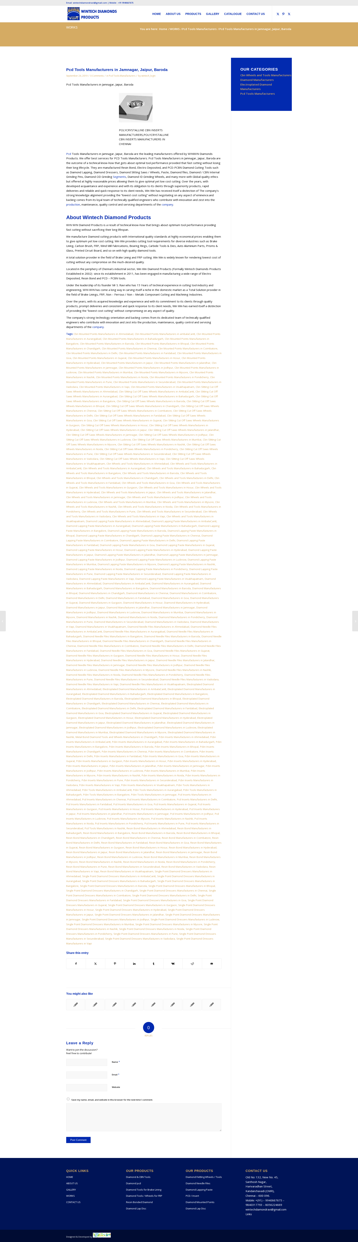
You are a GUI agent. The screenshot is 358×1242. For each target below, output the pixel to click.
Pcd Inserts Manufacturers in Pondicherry (119, 823)
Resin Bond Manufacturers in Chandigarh (90, 837)
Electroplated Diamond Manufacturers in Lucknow (167, 727)
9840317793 (254, 1205)
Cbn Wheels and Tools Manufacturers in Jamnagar (95, 497)
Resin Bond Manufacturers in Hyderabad (192, 847)
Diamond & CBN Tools (138, 1177)
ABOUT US (72, 1183)
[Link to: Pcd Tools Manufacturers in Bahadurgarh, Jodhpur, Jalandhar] (153, 1004)
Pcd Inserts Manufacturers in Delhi (197, 799)
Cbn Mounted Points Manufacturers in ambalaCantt (165, 334)
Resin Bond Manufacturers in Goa (169, 842)
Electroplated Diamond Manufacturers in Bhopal (153, 698)
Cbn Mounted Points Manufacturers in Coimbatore (187, 348)
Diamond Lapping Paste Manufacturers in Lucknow (156, 559)
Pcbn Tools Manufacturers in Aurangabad (157, 790)
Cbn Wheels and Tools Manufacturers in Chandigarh (127, 478)
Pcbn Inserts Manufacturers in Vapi (99, 785)
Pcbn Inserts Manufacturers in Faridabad (117, 756)
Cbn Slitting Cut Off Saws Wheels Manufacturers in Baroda (151, 401)
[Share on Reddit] (192, 964)
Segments (119, 177)
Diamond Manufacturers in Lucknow (118, 612)
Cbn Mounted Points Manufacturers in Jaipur (127, 362)
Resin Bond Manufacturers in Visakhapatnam (126, 871)
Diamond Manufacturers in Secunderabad (118, 622)
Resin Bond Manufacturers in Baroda (153, 833)
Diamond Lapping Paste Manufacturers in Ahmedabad (118, 521)
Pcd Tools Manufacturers (122, 75)
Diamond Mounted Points (200, 1202)
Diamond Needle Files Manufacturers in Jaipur (128, 660)
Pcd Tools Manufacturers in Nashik (105, 828)
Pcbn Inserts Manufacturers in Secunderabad (151, 780)
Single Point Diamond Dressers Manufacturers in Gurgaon (142, 905)
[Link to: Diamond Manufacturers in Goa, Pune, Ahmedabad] (172, 1004)
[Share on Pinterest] (115, 964)
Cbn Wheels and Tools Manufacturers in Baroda (150, 473)
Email (115, 1074)
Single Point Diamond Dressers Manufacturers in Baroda (113, 886)
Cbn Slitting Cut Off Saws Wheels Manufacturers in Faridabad (130, 415)
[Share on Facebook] (76, 964)
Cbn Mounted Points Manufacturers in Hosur (154, 358)
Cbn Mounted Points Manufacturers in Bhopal (162, 343)
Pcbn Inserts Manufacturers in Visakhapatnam (148, 785)
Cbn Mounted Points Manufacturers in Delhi (91, 353)
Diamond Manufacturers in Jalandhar (128, 607)
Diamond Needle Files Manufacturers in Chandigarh (133, 641)
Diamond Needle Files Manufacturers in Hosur (152, 655)
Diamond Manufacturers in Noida (137, 617)
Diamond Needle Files (198, 1183)
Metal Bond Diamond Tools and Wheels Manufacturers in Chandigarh (116, 737)
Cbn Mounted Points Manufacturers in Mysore (161, 372)
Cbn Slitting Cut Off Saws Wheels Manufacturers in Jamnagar (101, 434)
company (167, 204)
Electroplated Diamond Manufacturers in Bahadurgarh (114, 694)
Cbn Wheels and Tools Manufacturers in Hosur (166, 487)
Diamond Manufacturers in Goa (170, 598)
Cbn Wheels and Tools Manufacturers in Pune (108, 511)
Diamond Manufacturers (257, 80)
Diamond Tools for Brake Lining (143, 1189)
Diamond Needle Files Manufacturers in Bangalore (113, 636)
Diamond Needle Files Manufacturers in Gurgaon (95, 655)
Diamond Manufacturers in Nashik (96, 617)
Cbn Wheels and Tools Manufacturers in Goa (148, 483)
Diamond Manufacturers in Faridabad (128, 598)
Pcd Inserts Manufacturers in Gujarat (175, 804)
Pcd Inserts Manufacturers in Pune (164, 823)
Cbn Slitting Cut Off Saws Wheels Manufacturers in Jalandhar (183, 430)
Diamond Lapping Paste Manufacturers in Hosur (94, 550)
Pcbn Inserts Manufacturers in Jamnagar (181, 766)
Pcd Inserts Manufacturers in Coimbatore (151, 799)
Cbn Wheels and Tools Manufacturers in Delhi (186, 478)
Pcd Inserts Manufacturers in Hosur (119, 809)
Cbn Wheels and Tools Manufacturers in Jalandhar (186, 492)
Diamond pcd (133, 1183)
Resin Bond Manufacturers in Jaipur (86, 852)
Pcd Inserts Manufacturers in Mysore (128, 818)
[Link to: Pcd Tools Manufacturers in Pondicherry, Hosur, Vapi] (192, 1004)
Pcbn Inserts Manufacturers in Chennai (124, 751)
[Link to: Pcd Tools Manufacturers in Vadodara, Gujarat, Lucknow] (133, 1004)
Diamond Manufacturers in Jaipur (85, 607)
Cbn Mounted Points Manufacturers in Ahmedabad (103, 334)
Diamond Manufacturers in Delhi (85, 598)
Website (116, 1087)
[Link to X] (278, 14)
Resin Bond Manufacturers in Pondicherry (190, 862)
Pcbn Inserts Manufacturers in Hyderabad (192, 761)
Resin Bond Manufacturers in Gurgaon (101, 847)
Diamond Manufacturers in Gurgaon (100, 602)
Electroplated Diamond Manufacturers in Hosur (105, 717)
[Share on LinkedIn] (134, 964)
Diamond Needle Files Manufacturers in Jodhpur (154, 665)
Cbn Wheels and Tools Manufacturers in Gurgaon (108, 487)
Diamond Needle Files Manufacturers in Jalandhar (185, 660)
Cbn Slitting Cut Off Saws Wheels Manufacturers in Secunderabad (132, 454)
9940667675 (273, 1200)
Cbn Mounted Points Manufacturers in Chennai (129, 348)
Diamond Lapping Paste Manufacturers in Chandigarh (107, 535)
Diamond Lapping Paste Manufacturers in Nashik (186, 564)
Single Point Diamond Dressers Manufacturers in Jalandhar (129, 914)
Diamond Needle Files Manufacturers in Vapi (92, 684)
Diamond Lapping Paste (199, 1189)
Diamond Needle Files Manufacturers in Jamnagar (95, 665)
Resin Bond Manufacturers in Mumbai (166, 857)
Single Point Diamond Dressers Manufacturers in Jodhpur (115, 919)
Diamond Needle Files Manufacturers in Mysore (126, 670)
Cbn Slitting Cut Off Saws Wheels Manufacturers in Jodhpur (173, 434)
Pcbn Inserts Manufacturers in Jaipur (87, 766)
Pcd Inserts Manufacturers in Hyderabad (164, 809)
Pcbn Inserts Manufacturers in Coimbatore (173, 751)
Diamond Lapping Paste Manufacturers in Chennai (170, 535)
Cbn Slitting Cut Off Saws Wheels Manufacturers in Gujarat (127, 420)
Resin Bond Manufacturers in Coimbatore (186, 837)
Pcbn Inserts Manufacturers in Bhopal (177, 746)
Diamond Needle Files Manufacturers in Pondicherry (152, 674)
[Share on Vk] (173, 964)
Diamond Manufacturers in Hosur (143, 602)
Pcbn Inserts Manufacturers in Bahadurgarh (189, 742)
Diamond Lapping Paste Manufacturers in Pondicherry (156, 569)
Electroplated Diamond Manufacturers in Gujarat (133, 713)
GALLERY (71, 1189)
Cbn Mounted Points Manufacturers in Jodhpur (146, 367)
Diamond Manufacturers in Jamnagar (173, 607)
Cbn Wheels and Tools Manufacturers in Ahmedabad (137, 463)
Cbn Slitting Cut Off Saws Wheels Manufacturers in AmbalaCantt (156, 391)
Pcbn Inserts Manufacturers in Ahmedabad (184, 737)
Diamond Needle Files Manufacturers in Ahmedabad (158, 626)
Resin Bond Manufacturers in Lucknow (119, 857)
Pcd (69, 154)
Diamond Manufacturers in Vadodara (167, 622)
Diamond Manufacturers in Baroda (170, 588)
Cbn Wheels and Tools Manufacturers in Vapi (138, 516)
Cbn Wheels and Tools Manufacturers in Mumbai (127, 502)
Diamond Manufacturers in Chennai (147, 593)
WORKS (72, 27)
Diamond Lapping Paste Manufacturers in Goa (127, 545)
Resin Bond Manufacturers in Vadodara (184, 866)
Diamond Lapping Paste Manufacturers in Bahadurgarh (164, 526)
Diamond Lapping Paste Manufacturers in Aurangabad (98, 526)
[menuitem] (156, 14)
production (73, 204)
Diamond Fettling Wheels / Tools (204, 1177)
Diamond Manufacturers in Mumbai (162, 612)
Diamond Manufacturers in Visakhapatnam (101, 626)
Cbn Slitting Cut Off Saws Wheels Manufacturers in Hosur (114, 425)
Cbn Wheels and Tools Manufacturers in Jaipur (128, 492)
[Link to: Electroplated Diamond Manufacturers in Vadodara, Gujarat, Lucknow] (75, 1004)
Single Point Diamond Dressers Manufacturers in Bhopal (181, 886)
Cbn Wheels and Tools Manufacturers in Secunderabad (169, 511)
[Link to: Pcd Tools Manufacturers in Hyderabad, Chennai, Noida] (211, 1004)
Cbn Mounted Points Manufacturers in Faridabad (147, 353)
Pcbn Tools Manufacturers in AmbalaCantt (107, 790)
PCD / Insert (192, 1195)
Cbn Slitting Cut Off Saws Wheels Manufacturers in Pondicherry (141, 449)
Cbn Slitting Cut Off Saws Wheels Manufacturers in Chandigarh (142, 406)
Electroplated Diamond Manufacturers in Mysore (137, 732)
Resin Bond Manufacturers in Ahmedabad (151, 828)
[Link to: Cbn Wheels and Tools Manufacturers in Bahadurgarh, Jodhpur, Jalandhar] (114, 1004)
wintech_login (148, 75)
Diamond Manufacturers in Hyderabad (186, 602)
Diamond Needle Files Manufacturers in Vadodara (189, 679)
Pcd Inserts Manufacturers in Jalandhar (99, 813)
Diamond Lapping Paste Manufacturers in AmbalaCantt (184, 521)
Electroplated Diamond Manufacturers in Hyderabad (165, 717)
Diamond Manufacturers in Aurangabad (175, 583)
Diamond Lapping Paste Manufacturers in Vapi (106, 578)
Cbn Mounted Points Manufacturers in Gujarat (99, 358)
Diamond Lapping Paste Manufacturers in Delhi (147, 540)
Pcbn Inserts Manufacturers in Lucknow (120, 770)
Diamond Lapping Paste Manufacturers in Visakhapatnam (169, 578)
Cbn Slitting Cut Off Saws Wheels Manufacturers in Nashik (151, 444)
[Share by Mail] (211, 964)
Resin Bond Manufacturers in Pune (86, 866)
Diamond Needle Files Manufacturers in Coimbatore (108, 646)
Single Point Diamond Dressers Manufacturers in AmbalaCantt (119, 876)
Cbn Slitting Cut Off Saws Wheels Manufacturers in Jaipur (114, 430)
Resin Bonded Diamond (139, 1202)
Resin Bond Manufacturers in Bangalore (106, 833)
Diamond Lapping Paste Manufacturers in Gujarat (185, 545)
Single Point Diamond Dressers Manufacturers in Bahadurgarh (119, 881)
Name (116, 1061)
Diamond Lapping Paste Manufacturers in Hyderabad (155, 550)
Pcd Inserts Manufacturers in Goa (132, 804)
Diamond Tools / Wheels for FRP (144, 1195)
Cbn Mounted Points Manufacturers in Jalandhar (182, 362)
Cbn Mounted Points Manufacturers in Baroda (107, 343)
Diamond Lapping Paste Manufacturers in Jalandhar (125, 554)
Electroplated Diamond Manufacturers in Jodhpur (107, 727)
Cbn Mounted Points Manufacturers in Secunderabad (144, 382)
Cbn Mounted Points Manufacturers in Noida (122, 377)
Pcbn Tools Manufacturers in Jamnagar (154, 794)
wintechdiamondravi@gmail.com (266, 1209)
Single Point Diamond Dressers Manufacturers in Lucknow (185, 919)
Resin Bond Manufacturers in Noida (144, 862)
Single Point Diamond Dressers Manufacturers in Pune (146, 933)
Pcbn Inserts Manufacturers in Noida (163, 775)
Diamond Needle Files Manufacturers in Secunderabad (126, 679)
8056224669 (273, 1205)
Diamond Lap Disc (136, 1208)
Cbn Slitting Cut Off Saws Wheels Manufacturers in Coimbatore (135, 410)
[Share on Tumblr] (153, 964)
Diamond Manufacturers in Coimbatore (193, 593)
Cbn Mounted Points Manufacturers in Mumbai (105, 372)
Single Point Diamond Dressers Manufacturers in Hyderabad (130, 909)
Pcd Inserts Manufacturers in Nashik (172, 818)
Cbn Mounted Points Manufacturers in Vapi (104, 387)
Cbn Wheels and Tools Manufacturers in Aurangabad (114, 468)
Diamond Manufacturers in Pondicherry (182, 617)
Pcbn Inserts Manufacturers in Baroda (131, 746)
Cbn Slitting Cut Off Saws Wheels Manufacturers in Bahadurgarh (156, 396)
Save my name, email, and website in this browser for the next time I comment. (112, 1099)
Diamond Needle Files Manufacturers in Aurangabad (134, 631)
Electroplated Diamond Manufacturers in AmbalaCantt (134, 689)
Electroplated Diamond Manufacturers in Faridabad (167, 708)
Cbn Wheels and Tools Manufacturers (265, 75)
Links (249, 1214)
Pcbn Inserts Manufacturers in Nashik (118, 775)
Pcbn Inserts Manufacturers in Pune (102, 780)
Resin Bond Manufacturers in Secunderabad (134, 866)
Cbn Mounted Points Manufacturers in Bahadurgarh (133, 338)
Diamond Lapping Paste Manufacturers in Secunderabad (127, 574)
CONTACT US (73, 1202)
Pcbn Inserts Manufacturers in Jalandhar (133, 766)
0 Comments (97, 75)
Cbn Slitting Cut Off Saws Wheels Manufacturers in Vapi (132, 458)
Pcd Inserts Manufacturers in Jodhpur (191, 813)
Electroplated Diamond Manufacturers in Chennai (131, 703)
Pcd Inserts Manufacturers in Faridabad (89, 804)
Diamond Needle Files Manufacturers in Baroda (172, 636)
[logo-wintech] (92, 14)
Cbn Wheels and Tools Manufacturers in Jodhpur (155, 497)
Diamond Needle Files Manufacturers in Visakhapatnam (152, 684)
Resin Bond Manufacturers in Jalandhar (132, 852)
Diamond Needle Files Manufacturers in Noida (93, 674)
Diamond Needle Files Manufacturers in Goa (126, 650)
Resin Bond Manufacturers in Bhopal (198, 833)
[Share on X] (95, 964)
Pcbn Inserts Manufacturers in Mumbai (167, 770)
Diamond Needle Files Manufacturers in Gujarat (181, 650)
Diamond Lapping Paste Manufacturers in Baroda (137, 530)
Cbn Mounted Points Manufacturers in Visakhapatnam (162, 387)
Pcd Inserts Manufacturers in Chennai (104, 799)
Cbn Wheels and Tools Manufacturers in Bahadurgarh (178, 468)
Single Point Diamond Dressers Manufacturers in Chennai (173, 890)
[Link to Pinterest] (283, 14)
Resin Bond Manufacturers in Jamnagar (179, 852)
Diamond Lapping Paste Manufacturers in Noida (94, 569)
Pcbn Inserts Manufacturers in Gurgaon (99, 761)
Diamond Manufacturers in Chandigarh (102, 593)
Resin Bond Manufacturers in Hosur (146, 847)
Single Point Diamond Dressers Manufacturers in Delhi (164, 895)
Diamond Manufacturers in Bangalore (126, 588)
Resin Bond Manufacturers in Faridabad (124, 842)
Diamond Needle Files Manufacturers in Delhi (166, 646)
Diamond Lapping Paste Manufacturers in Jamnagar (187, 554)
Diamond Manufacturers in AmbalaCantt (126, 583)
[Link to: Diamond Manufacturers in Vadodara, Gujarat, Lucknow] (95, 1004)
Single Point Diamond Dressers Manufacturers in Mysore (168, 924)
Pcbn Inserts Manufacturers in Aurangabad (137, 742)
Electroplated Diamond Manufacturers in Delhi (109, 708)
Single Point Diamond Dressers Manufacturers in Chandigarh (102, 890)
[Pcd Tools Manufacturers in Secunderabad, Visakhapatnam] (3, 621)
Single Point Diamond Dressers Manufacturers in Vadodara (140, 938)
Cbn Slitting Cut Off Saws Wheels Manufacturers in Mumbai (166, 439)
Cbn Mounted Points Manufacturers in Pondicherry (179, 377)
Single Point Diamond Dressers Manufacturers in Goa (154, 900)
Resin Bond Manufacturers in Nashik (100, 862)
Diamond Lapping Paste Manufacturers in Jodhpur (95, 559)
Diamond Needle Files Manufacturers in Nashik (183, 670)
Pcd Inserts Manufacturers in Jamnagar (146, 813)
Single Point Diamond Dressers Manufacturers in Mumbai (100, 924)
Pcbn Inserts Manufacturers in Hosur (145, 761)
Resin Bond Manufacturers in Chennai (138, 837)
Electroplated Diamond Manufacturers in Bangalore (177, 694)
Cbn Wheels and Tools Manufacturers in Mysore (185, 502)
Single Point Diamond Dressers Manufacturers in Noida (151, 929)
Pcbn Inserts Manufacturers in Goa (163, 756)
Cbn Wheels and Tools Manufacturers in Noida (145, 506)
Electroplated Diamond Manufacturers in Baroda (94, 698)
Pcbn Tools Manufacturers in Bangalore (106, 794)
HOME (69, 1177)
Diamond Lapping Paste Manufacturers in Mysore (127, 564)
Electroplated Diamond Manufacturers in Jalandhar (136, 722)
